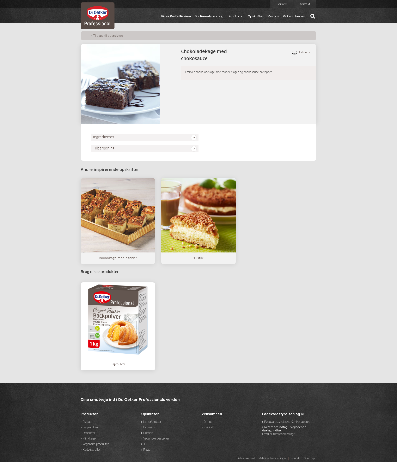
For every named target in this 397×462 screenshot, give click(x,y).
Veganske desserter (156, 438)
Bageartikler (90, 427)
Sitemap (309, 458)
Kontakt (304, 4)
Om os (208, 421)
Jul (145, 444)
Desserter (89, 433)
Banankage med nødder (118, 258)
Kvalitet (208, 427)
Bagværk (149, 427)
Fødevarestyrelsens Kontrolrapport (287, 421)
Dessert (148, 433)
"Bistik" (198, 258)
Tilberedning (104, 148)
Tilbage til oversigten (108, 35)
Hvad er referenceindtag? (278, 434)
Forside (281, 4)
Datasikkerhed (246, 458)
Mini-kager (90, 438)
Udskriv (304, 52)
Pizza (86, 421)
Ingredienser (103, 137)
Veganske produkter (96, 444)
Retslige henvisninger (273, 458)
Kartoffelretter (92, 449)
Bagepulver (118, 364)
